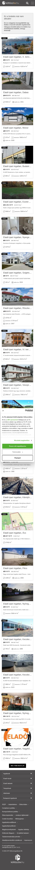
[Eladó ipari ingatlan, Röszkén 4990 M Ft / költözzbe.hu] (17, 297)
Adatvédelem (12, 804)
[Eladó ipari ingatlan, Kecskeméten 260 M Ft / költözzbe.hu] (17, 628)
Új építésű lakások (23, 833)
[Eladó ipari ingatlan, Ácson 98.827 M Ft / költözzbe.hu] (17, 521)
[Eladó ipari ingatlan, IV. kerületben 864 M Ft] (17, 338)
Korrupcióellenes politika (10, 811)
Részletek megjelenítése (21, 440)
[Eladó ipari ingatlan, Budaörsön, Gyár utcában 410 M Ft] (17, 155)
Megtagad (17, 458)
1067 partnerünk (12, 420)
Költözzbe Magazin (8, 833)
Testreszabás (16, 452)
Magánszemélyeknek (9, 829)
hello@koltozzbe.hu (7, 847)
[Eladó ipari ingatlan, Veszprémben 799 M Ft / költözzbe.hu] (17, 373)
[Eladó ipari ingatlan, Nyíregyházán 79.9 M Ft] (17, 702)
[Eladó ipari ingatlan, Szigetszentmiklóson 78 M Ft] (17, 261)
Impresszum (28, 840)
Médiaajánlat (19, 819)
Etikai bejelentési (7, 815)
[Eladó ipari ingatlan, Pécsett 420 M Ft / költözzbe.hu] (17, 557)
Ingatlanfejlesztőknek (9, 826)
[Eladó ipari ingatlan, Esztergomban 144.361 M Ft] (17, 190)
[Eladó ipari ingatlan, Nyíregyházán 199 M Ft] (17, 592)
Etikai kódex (23, 804)
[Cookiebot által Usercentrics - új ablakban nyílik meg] (25, 411)
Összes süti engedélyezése (17, 446)
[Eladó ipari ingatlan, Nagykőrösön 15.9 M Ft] (17, 737)
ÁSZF (4, 804)
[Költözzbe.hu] (10, 3)
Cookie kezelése (7, 819)
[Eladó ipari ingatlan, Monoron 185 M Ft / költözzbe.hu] (17, 116)
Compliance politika (8, 808)
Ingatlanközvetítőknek (9, 822)
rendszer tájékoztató (22, 815)
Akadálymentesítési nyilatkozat (12, 840)
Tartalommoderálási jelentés (11, 836)
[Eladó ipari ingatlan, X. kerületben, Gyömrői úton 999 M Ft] (17, 45)
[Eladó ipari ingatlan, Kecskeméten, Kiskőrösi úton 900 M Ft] (17, 663)
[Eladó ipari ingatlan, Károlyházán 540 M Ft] (17, 486)
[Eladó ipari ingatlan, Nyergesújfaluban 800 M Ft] (17, 226)
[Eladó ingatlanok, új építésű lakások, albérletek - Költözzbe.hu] (17, 858)
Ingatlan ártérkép (23, 829)
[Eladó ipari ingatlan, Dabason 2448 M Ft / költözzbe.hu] (17, 81)
